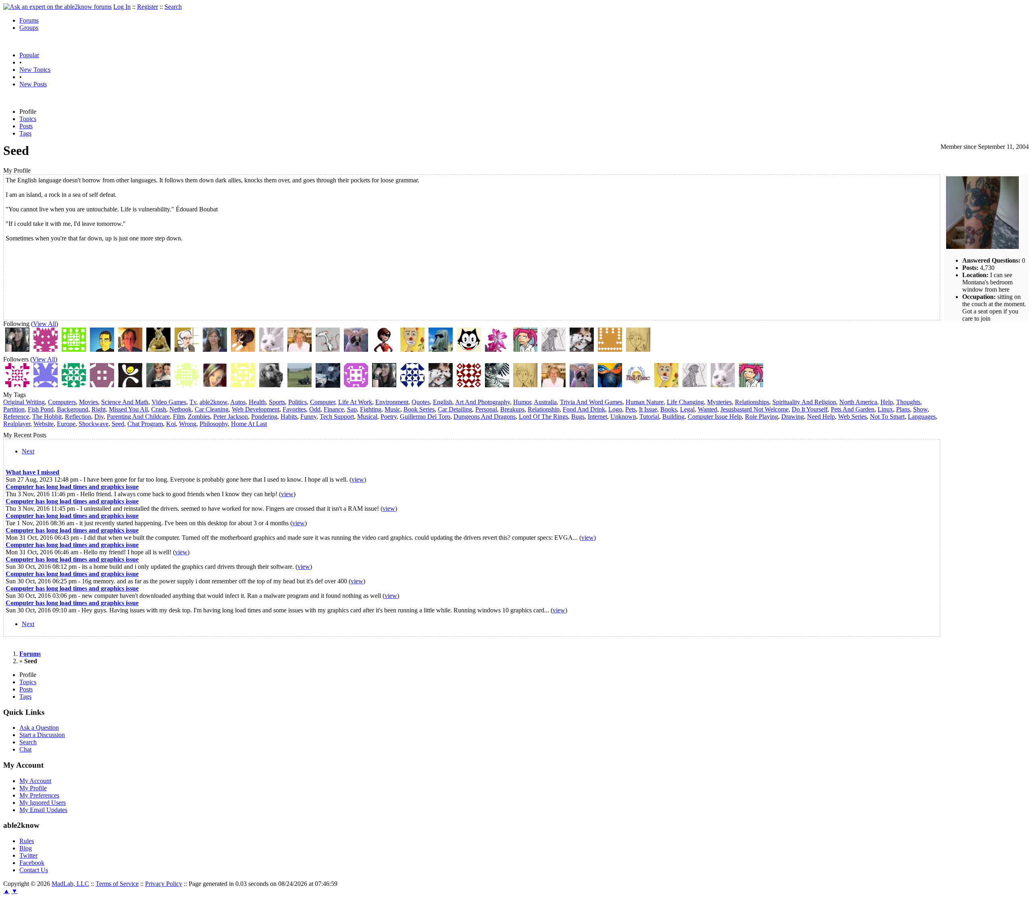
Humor (522, 402)
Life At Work (355, 402)
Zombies (199, 416)
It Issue (648, 409)
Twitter (28, 855)
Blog (25, 848)
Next (28, 451)
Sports (277, 402)
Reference (16, 416)
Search (173, 6)
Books (668, 409)
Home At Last (249, 423)
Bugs (578, 416)
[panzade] (412, 349)
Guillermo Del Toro (425, 416)
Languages (922, 416)
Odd (314, 409)
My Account (35, 780)
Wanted (707, 409)
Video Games (169, 402)
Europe (66, 423)
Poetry (389, 416)
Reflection (78, 416)
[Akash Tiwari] (74, 385)
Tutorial (649, 416)
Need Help (821, 416)
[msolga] (469, 349)
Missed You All (128, 409)
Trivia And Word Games (591, 402)
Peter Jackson (230, 416)
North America (858, 402)
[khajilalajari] (243, 385)
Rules (26, 840)
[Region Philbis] (271, 385)
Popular (29, 55)
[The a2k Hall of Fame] (638, 385)
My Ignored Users (42, 802)
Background (72, 409)
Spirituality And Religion (804, 402)
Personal (486, 409)
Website (43, 423)
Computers (62, 402)
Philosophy (214, 423)
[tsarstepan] (525, 349)
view (358, 479)
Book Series (419, 409)
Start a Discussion (42, 734)
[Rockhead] (441, 349)
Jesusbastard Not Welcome (754, 409)
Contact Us (33, 870)
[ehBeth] (187, 349)
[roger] (328, 349)
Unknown (623, 416)
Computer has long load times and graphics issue (72, 486)
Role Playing (761, 416)
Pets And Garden (852, 409)
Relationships (752, 402)
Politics (297, 402)
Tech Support (337, 416)
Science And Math (124, 402)
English (442, 402)
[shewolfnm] (17, 349)
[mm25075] (497, 385)
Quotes (421, 402)
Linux (885, 409)
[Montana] (299, 385)
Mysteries (719, 402)
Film (179, 416)
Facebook (31, 862)
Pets (630, 409)
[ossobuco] (582, 349)
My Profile (33, 788)
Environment (391, 402)
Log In (122, 6)
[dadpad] (158, 349)
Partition (14, 409)
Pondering (264, 416)
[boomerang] (243, 349)
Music (392, 409)
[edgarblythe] (553, 349)
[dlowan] (271, 349)
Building (673, 416)
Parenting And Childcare (138, 416)
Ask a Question (39, 727)
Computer (322, 402)
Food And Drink (584, 409)
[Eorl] (610, 385)
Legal (687, 409)
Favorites (294, 409)
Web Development (255, 409)
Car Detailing (455, 409)
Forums (29, 20)
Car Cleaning (212, 409)
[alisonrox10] (469, 385)
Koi (171, 423)
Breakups (512, 409)
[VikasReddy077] (45, 385)
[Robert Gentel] (102, 349)
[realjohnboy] (610, 349)
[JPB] (497, 349)
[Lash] (45, 349)
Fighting (370, 409)
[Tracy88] (187, 385)
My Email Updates (43, 809)
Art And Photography (482, 402)
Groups (28, 27)
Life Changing (685, 402)
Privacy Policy (163, 883)
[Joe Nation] (130, 349)
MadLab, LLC (70, 883)
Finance (334, 409)
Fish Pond (41, 409)
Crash (158, 409)
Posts (26, 126)
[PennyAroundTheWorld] (412, 385)
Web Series (852, 416)
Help (886, 402)
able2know (213, 402)
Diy (99, 416)
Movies (88, 402)
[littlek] (215, 349)
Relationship (544, 409)
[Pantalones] (328, 385)
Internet (597, 416)
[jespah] (356, 349)
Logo (615, 409)
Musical (367, 416)
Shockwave (93, 423)
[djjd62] (638, 349)
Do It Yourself (810, 409)
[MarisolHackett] (102, 385)
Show (920, 409)
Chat (25, 749)
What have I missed (32, 472)
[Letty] (299, 349)
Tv (192, 402)
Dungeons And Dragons (485, 416)
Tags (25, 133)
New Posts (33, 84)
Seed (118, 423)
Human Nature (645, 402)
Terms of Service (117, 883)
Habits (289, 416)
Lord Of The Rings (543, 416)
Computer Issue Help (715, 416)
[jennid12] (356, 385)
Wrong (187, 423)
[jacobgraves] (158, 385)
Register (147, 6)
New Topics (34, 69)
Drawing (792, 416)
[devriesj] (384, 349)
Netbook (180, 409)
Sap (352, 409)
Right (99, 409)
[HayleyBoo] (215, 385)
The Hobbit (47, 416)
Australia (545, 402)
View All (44, 323)
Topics (27, 118)
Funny (308, 416)
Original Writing (24, 402)
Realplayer (16, 423)
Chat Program (145, 423)
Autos (238, 402)
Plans (903, 409)
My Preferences (39, 795)
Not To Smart (887, 416)
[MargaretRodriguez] (130, 385)
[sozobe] (74, 349)
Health (257, 402)
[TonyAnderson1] (17, 385)
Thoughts (908, 402)
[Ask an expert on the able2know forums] (57, 6)
